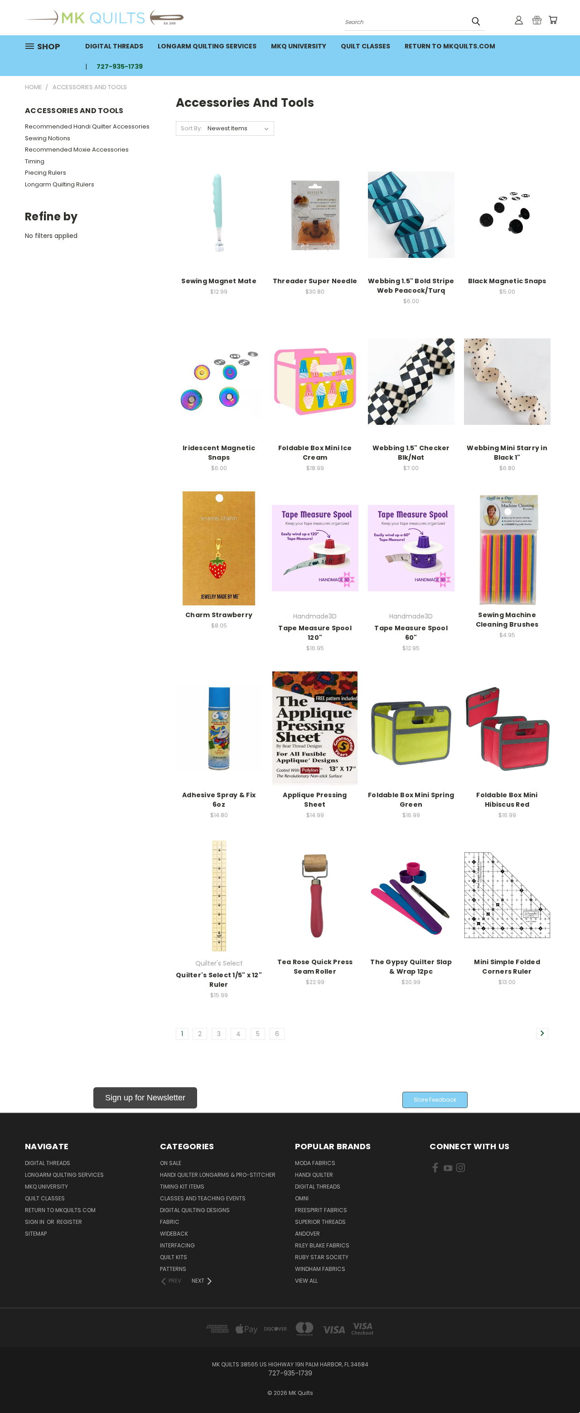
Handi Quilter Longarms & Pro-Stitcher (218, 1175)
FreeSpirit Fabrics (321, 1210)
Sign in (35, 1222)
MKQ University (298, 46)
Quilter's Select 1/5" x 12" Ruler (219, 980)
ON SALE (170, 1163)
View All (306, 1281)
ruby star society (321, 1257)
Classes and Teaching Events (203, 1198)
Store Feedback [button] (435, 1100)
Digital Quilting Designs (195, 1210)
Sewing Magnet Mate (218, 280)
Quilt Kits (173, 1257)
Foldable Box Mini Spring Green (411, 799)
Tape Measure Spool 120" (315, 632)
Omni (302, 1198)
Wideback (174, 1233)
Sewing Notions (47, 138)
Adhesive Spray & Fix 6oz (219, 799)
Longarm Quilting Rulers (59, 184)
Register (69, 1222)
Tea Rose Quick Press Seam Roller (315, 966)
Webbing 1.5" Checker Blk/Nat (411, 452)
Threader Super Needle (315, 280)
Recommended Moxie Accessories (77, 149)
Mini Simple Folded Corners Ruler (507, 966)
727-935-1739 (120, 66)
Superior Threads (320, 1222)
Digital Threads (114, 46)
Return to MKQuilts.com (450, 46)
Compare (216, 214)
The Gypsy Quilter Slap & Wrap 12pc (411, 966)
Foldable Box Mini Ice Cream (315, 452)
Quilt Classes (365, 46)
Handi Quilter (314, 1175)
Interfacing (177, 1245)
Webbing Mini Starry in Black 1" (507, 452)
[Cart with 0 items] (552, 19)
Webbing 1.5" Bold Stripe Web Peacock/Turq (411, 285)
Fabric (169, 1222)
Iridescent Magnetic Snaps (219, 452)
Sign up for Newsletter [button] (145, 1097)
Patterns (173, 1269)
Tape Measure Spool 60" (411, 632)
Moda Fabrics (315, 1163)
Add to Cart (219, 230)
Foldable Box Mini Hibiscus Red (506, 799)
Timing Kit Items (182, 1186)
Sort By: (191, 128)
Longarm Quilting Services (207, 46)
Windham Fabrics (320, 1269)
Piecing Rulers (45, 172)
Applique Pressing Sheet (315, 799)
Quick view (218, 196)
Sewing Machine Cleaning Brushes (507, 619)
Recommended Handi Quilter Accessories (87, 126)
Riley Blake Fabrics (322, 1245)
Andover (307, 1233)
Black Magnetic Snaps (507, 280)
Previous (556, 1385)
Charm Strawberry (218, 614)
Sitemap (36, 1233)
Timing (34, 161)
